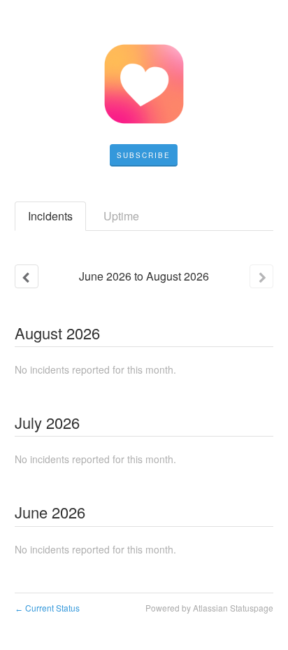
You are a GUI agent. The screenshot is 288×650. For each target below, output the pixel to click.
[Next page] (261, 276)
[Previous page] (26, 276)
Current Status (47, 608)
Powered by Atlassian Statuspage (209, 608)
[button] (144, 155)
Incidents (50, 216)
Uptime (121, 216)
